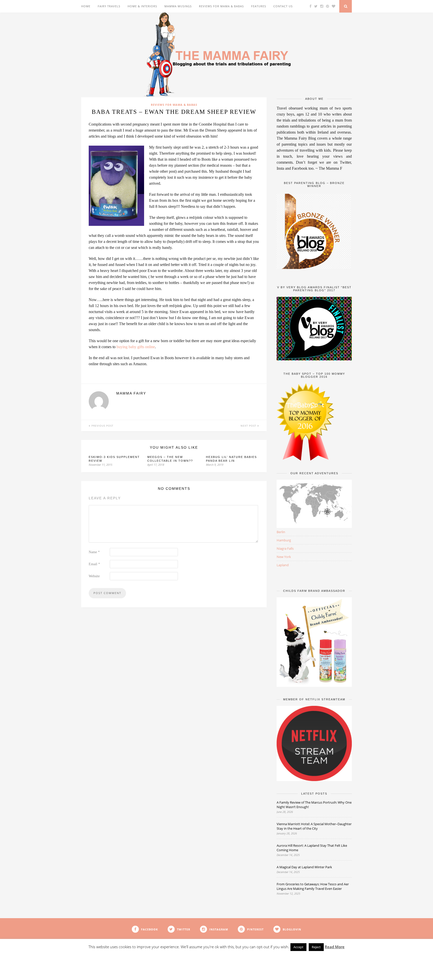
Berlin (281, 532)
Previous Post (102, 425)
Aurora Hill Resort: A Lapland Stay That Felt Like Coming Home (312, 847)
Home (85, 6)
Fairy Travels (109, 6)
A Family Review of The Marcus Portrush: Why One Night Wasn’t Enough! (314, 804)
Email (94, 564)
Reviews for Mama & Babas (221, 6)
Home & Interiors (142, 6)
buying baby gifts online (136, 347)
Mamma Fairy (131, 393)
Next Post (249, 425)
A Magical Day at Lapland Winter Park (305, 867)
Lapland (283, 565)
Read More (335, 946)
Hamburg (284, 540)
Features (258, 6)
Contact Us (283, 6)
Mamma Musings (178, 6)
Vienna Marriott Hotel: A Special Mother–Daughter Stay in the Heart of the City (314, 826)
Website (94, 576)
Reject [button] (316, 947)
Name (94, 552)
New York (284, 556)
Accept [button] (298, 947)
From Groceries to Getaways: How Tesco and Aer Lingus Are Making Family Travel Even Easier (313, 886)
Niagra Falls (285, 548)
